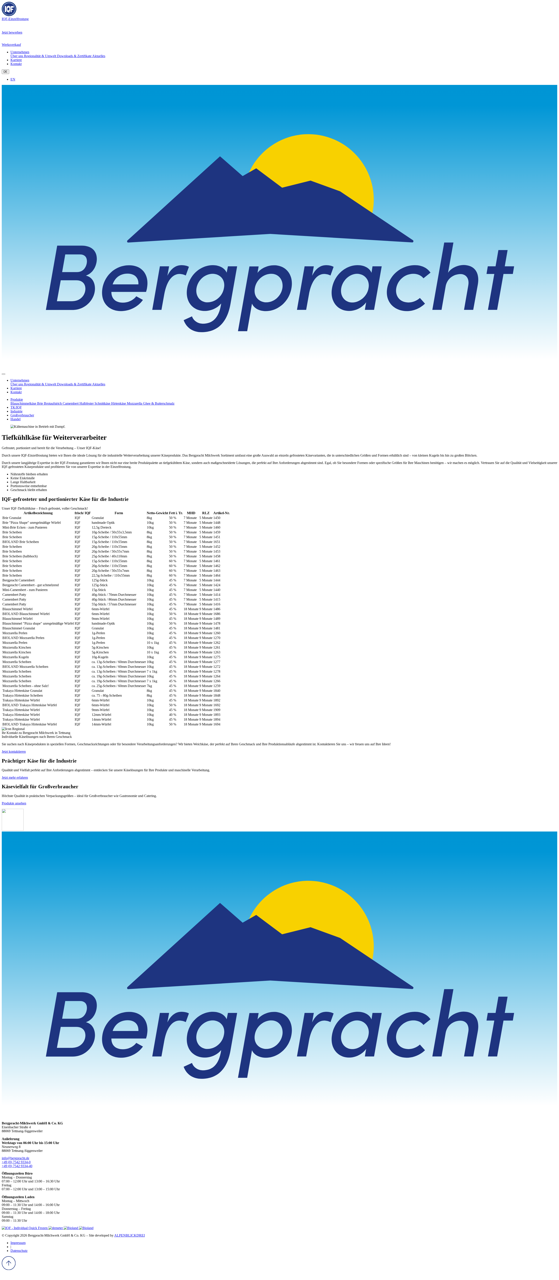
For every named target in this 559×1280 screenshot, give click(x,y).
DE (5, 71)
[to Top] (9, 1269)
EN (12, 79)
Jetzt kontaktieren (14, 751)
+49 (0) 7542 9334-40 (17, 1166)
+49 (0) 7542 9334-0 (16, 1162)
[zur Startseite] (279, 369)
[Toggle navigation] (3, 374)
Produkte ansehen (14, 803)
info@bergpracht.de (15, 1158)
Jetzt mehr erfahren (15, 777)
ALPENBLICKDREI (129, 1235)
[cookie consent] (5, 1276)
